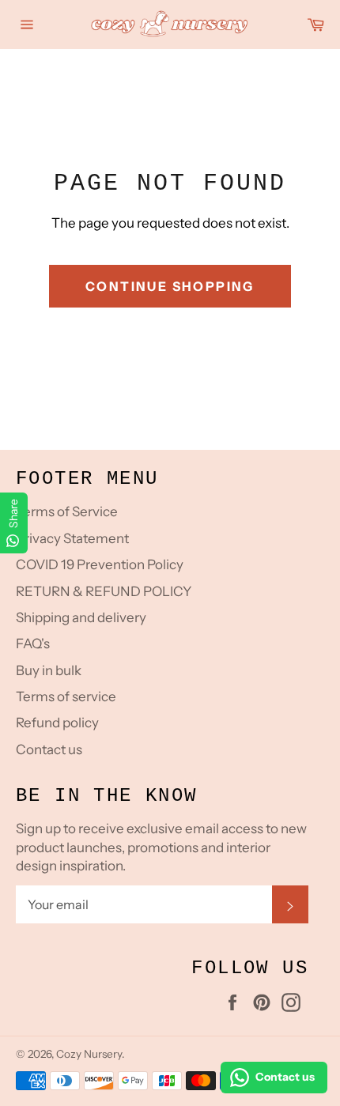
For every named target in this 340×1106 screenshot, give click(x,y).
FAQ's (33, 643)
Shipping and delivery (81, 617)
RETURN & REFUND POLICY (103, 591)
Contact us (49, 749)
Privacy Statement (72, 538)
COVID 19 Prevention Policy (99, 564)
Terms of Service (67, 511)
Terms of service (66, 696)
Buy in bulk (48, 670)
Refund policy (57, 722)
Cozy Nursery (89, 1053)
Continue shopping (170, 286)
